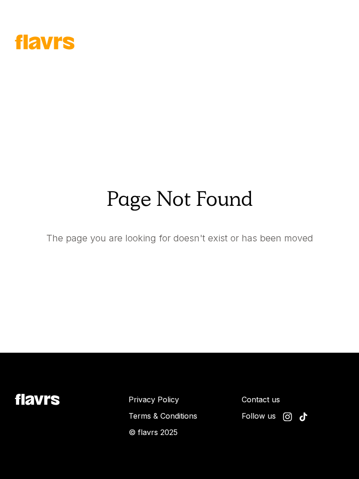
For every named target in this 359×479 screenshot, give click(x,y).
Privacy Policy (154, 399)
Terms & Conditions (163, 416)
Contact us (261, 399)
